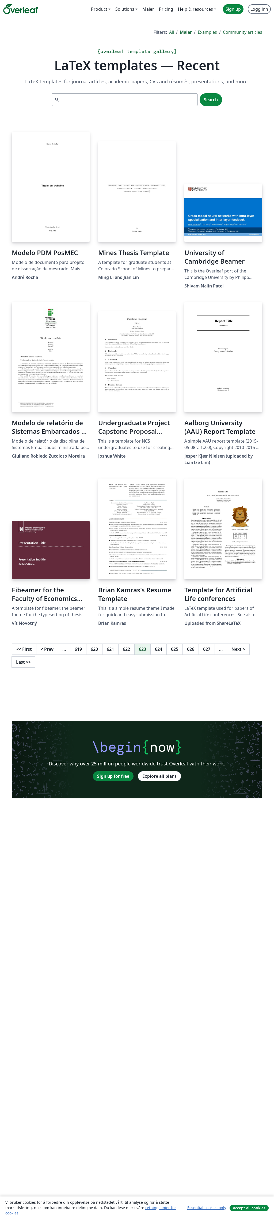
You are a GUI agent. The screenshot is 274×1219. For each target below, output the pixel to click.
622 (126, 649)
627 (206, 649)
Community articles (242, 32)
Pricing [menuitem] (166, 9)
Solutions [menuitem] (124, 9)
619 (78, 649)
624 (158, 649)
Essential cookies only (206, 1207)
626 (190, 649)
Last (23, 662)
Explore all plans (159, 776)
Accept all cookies (249, 1207)
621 (110, 649)
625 (174, 649)
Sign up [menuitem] (233, 9)
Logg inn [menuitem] (259, 9)
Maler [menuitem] (148, 9)
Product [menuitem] (99, 9)
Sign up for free (113, 776)
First (24, 649)
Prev (47, 649)
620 (94, 649)
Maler (186, 32)
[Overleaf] (20, 9)
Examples (207, 32)
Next (238, 649)
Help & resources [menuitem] (195, 9)
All (171, 32)
